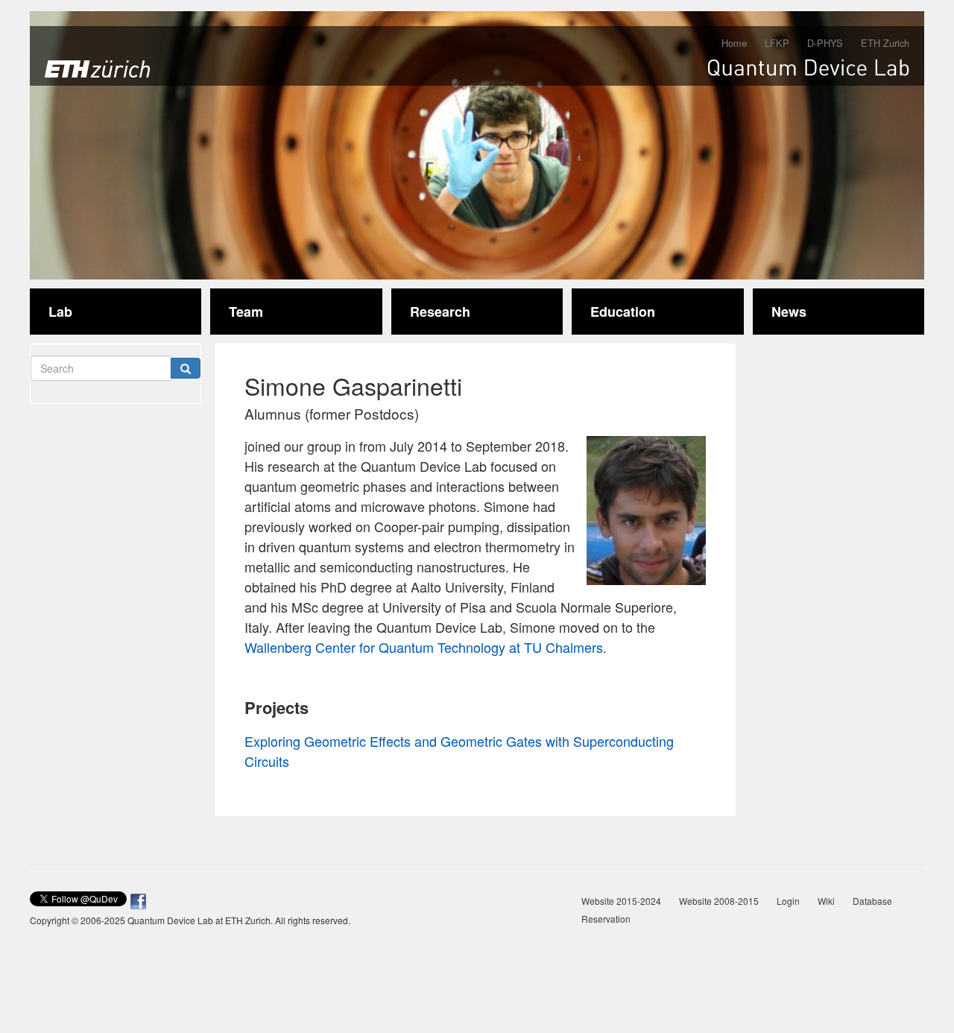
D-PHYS (825, 43)
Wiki (826, 900)
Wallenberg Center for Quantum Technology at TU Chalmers (423, 647)
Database (872, 900)
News (788, 311)
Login (788, 900)
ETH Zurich (885, 43)
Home (734, 43)
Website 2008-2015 (719, 900)
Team (246, 311)
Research (440, 311)
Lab (60, 311)
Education (622, 311)
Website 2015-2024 (621, 900)
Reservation (606, 918)
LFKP (777, 43)
